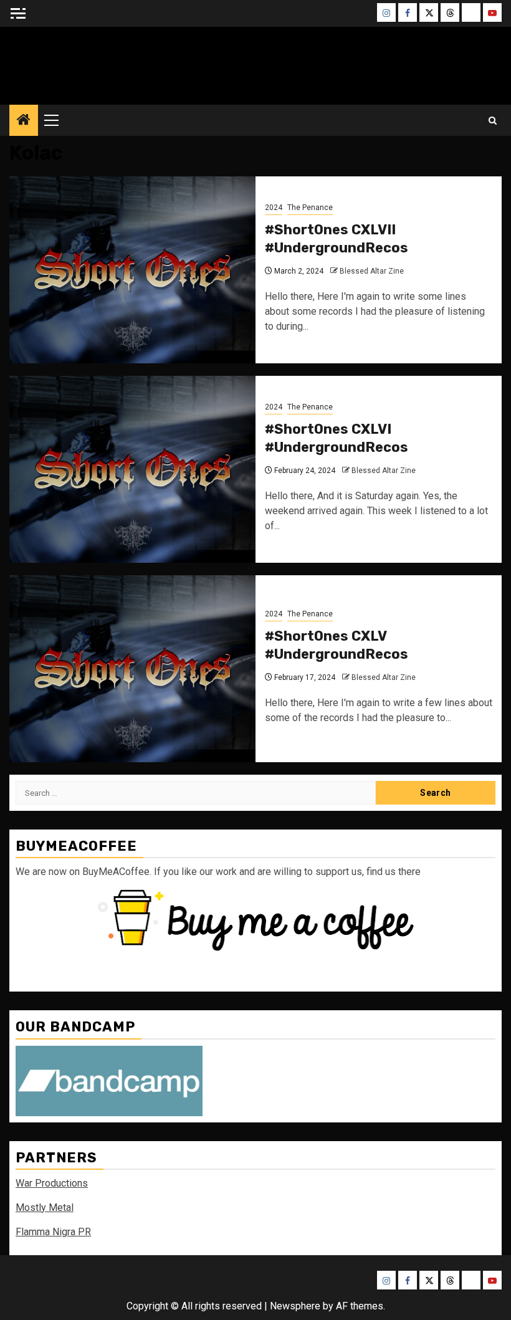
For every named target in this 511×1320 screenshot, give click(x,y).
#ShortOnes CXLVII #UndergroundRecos (336, 238)
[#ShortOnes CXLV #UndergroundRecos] (132, 668)
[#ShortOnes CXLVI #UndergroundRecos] (132, 469)
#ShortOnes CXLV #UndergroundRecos (336, 645)
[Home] (24, 121)
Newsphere (295, 1306)
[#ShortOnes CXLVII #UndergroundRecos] (132, 269)
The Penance (310, 207)
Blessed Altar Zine (372, 271)
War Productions (52, 1183)
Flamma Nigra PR (53, 1232)
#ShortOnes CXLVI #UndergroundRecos (336, 438)
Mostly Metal (45, 1207)
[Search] (492, 120)
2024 (273, 207)
